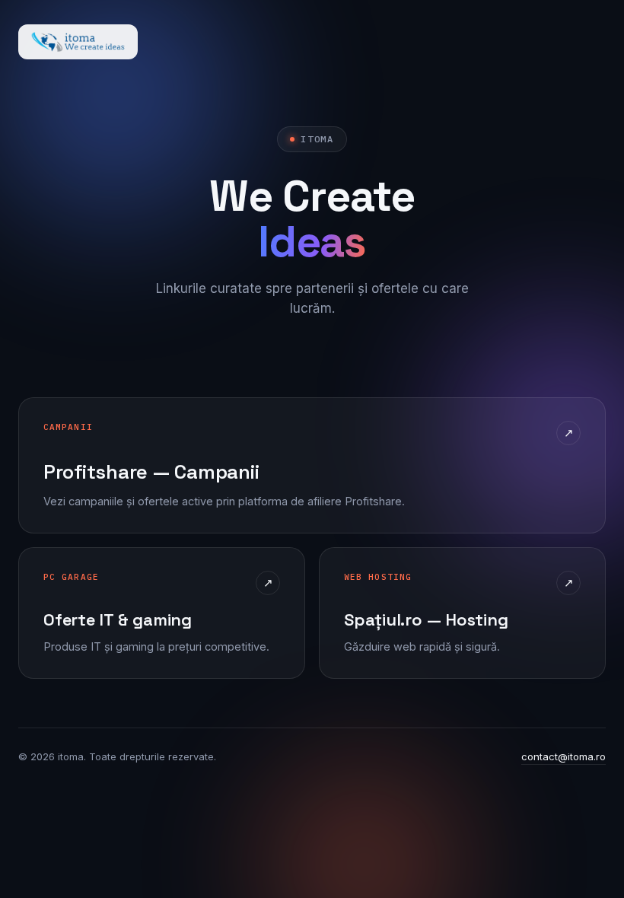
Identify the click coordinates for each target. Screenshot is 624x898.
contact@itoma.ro (563, 756)
